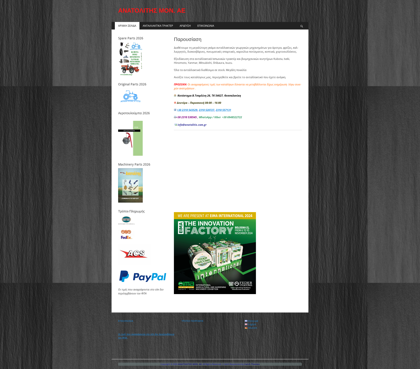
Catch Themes (252, 364)
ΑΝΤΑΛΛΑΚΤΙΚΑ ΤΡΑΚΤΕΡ (158, 26)
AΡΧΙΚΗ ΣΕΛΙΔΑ (127, 26)
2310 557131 (223, 110)
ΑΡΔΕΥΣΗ (185, 26)
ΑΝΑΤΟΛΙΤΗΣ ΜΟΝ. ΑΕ (151, 10)
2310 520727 (206, 110)
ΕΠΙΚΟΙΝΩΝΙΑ (205, 26)
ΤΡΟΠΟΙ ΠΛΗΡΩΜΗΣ (192, 320)
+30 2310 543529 (187, 110)
